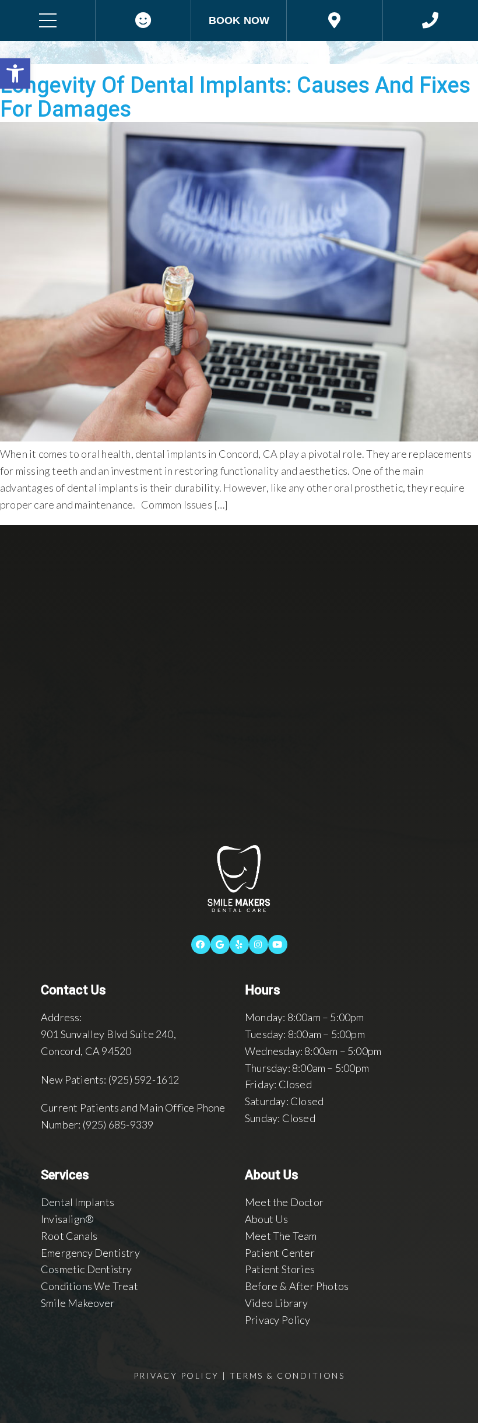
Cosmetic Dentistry (86, 1269)
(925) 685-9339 (118, 1124)
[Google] (220, 944)
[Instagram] (258, 944)
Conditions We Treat (89, 1286)
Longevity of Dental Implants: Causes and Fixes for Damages (235, 97)
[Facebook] (200, 944)
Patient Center (280, 1252)
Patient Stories (280, 1269)
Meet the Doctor (284, 1202)
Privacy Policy (277, 1319)
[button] (15, 73)
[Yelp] (239, 944)
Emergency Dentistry (90, 1252)
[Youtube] (277, 944)
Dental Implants (77, 1202)
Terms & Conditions (287, 1375)
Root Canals (69, 1235)
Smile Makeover (78, 1302)
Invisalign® (67, 1218)
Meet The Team (281, 1235)
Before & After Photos (297, 1286)
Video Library (276, 1302)
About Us (267, 1218)
